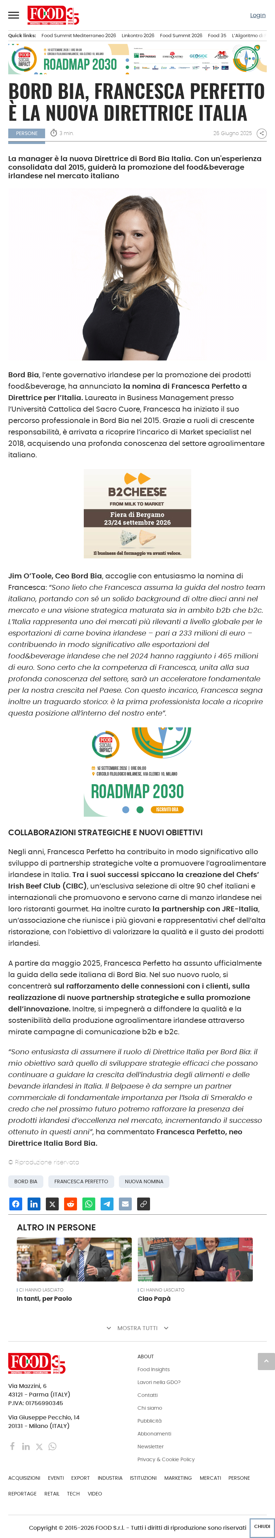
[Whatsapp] (52, 1446)
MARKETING (178, 1478)
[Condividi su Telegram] (107, 1204)
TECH (73, 1493)
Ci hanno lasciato (41, 1290)
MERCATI (210, 1478)
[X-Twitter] (40, 1446)
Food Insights (154, 1369)
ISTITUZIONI (143, 1478)
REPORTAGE (22, 1493)
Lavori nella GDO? (159, 1382)
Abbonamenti (154, 1433)
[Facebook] (13, 1446)
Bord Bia (25, 1181)
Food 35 (217, 36)
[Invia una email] (125, 1204)
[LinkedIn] (26, 1446)
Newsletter (151, 1446)
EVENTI (56, 1478)
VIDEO (95, 1493)
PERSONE (239, 1478)
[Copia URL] (143, 1204)
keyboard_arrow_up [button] (266, 1361)
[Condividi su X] (52, 1204)
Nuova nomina (144, 1181)
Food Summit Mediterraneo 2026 (79, 36)
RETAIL (51, 1493)
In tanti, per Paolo (44, 1298)
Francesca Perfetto (81, 1181)
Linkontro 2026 (138, 36)
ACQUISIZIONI (24, 1478)
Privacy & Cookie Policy (166, 1459)
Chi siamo (150, 1408)
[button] (14, 15)
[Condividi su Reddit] (70, 1204)
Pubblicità (149, 1420)
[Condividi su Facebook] (15, 1204)
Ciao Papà (154, 1298)
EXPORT (80, 1478)
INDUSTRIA (110, 1478)
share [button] (261, 133)
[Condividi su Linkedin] (34, 1204)
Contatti (148, 1395)
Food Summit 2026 (181, 36)
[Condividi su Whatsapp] (88, 1204)
